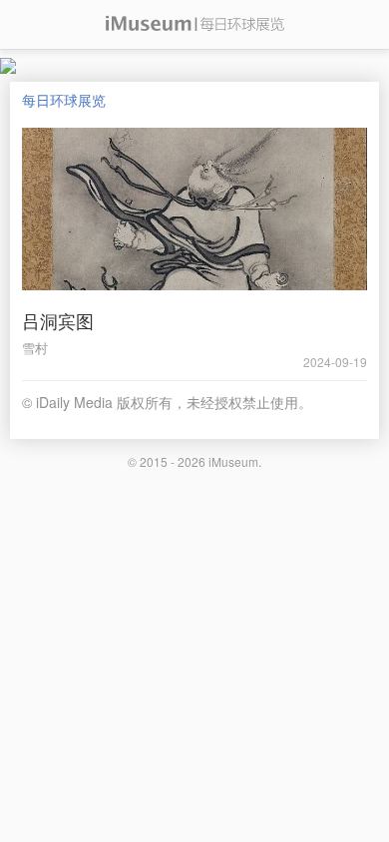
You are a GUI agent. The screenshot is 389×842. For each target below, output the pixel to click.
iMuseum (233, 461)
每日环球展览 (64, 100)
